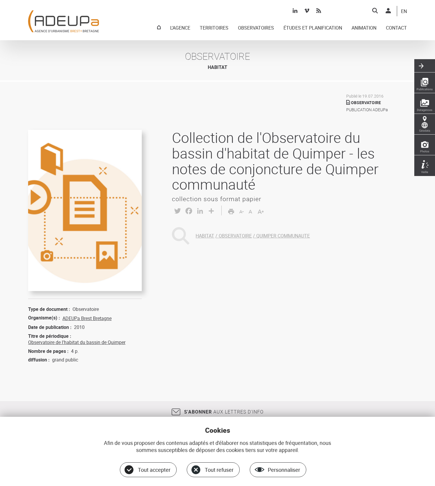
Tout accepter (154, 469)
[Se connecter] (388, 10)
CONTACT (396, 28)
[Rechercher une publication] (424, 82)
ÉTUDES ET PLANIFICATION (312, 28)
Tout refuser (219, 469)
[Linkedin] (295, 10)
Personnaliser (284, 469)
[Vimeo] (307, 10)
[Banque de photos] (424, 145)
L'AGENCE (180, 28)
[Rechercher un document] (375, 10)
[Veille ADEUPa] (424, 165)
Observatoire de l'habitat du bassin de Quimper (76, 342)
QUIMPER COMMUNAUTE (283, 235)
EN (404, 11)
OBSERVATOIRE (235, 235)
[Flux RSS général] (318, 10)
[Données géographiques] (424, 124)
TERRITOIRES (214, 28)
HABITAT (205, 235)
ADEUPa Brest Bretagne (87, 318)
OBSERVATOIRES (256, 28)
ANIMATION (364, 28)
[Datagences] (424, 103)
